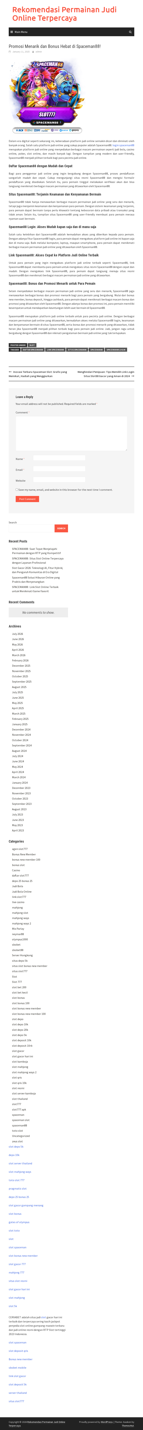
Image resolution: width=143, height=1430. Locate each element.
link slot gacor (17, 1376)
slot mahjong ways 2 (24, 1072)
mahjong (17, 907)
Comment (23, 412)
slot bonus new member (26, 1008)
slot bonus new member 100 (29, 1014)
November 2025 (21, 671)
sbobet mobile (17, 1367)
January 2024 (20, 782)
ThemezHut (128, 1425)
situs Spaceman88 (77, 349)
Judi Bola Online (22, 891)
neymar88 (18, 934)
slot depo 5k (19, 1035)
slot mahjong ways (20, 1171)
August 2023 (19, 809)
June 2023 (18, 820)
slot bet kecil (20, 992)
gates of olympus (19, 1222)
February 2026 (20, 660)
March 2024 (18, 777)
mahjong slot (20, 912)
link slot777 (19, 897)
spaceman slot (21, 1120)
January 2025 (20, 724)
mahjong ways (20, 918)
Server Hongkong (22, 955)
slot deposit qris (18, 1351)
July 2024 (17, 756)
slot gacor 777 (17, 1264)
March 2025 (18, 713)
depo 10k (14, 1155)
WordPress (107, 1422)
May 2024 (17, 766)
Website (20, 480)
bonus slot (18, 865)
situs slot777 (19, 971)
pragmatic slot (18, 1188)
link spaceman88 (55, 349)
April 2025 (18, 708)
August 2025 (19, 687)
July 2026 (17, 634)
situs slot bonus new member (29, 966)
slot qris (17, 1077)
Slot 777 (17, 982)
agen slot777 (20, 849)
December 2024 (21, 729)
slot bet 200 (19, 987)
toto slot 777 (16, 1180)
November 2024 (21, 734)
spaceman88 (19, 1125)
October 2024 (20, 740)
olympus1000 (20, 939)
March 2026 (18, 655)
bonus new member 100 (26, 859)
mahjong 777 (16, 1272)
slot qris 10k (19, 1083)
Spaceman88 (96, 349)
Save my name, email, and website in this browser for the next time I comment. (65, 489)
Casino (16, 870)
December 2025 (21, 665)
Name (20, 459)
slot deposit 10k (21, 1040)
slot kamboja (20, 1061)
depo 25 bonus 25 (22, 881)
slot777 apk (19, 1109)
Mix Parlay (18, 928)
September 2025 (22, 681)
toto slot (17, 1130)
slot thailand (20, 1099)
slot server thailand (20, 1163)
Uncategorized (21, 1136)
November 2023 (21, 793)
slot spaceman (17, 1247)
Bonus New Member (24, 854)
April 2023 (18, 830)
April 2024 (18, 772)
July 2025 (17, 692)
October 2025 (20, 676)
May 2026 (17, 644)
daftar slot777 (20, 875)
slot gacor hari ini (22, 1056)
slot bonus (18, 997)
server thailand (18, 1392)
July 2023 (17, 814)
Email (20, 469)
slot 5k (13, 1306)
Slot (32, 345)
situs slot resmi (18, 1281)
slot (11, 1239)
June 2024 (18, 761)
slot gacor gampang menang (26, 1205)
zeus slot (17, 1141)
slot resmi (18, 1088)
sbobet (16, 944)
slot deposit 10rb (22, 1045)
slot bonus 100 (20, 1003)
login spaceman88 (123, 145)
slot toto (14, 1230)
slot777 (16, 1104)
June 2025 (18, 697)
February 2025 (20, 719)
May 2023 (17, 825)
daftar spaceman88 (33, 349)
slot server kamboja (24, 1093)
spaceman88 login (116, 349)
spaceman (18, 1114)
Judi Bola (17, 886)
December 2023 (21, 788)
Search (13, 522)
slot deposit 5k (18, 1384)
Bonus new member (20, 1359)
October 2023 (20, 798)
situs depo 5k (20, 960)
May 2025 (17, 703)
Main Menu (21, 32)
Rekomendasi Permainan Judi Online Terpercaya (64, 14)
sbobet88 (17, 950)
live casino (18, 902)
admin (39, 51)
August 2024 (19, 751)
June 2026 (18, 639)
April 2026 (18, 649)
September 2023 (22, 804)
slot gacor (18, 1051)
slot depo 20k (20, 1029)
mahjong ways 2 (21, 923)
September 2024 (22, 745)
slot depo (17, 1019)
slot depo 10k (20, 1024)
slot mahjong (20, 1067)
